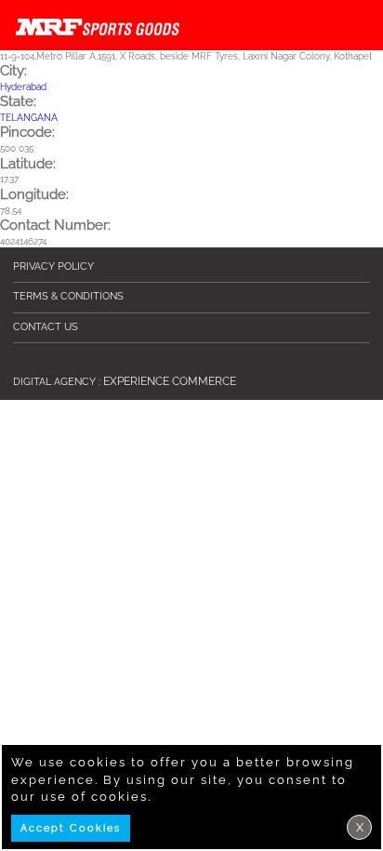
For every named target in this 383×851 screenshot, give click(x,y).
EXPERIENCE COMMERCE (169, 381)
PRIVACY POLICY (53, 266)
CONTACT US (45, 327)
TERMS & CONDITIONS (68, 296)
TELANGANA (29, 118)
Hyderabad (23, 87)
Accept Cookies (70, 828)
